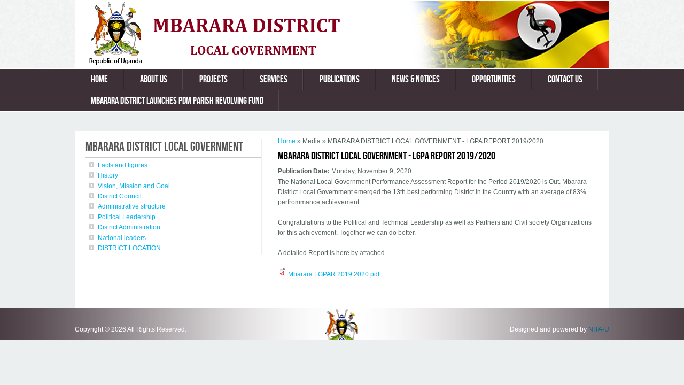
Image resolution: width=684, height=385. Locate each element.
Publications (340, 79)
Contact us (565, 79)
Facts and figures (122, 165)
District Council (120, 196)
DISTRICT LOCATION (129, 248)
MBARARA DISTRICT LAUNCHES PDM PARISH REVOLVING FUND (177, 100)
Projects (213, 79)
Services (273, 79)
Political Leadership (127, 217)
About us (153, 79)
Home (99, 79)
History (108, 175)
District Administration (129, 227)
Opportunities (494, 79)
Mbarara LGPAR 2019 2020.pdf (333, 274)
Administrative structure (132, 206)
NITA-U (598, 329)
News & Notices (416, 79)
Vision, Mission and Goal (134, 186)
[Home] (227, 62)
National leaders (122, 238)
